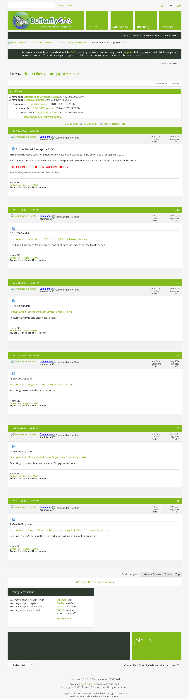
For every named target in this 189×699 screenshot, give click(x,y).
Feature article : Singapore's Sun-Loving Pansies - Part (40, 384)
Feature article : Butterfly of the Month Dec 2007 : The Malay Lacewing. (48, 239)
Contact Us (130, 665)
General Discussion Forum (72, 42)
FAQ (125, 35)
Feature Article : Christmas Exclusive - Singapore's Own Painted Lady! (48, 457)
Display (175, 83)
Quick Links (170, 35)
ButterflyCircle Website (151, 665)
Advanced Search (66, 5)
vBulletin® (90, 684)
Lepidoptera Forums (41, 42)
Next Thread (105, 582)
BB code (61, 599)
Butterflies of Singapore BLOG (51, 73)
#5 (178, 428)
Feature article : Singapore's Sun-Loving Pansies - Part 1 (41, 311)
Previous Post (71, 123)
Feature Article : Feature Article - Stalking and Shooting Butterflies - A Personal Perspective (60, 530)
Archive (170, 665)
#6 (178, 501)
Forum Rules (64, 618)
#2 (178, 209)
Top (178, 574)
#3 (178, 282)
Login (178, 5)
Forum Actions (151, 35)
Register (163, 5)
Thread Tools (160, 83)
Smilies (61, 603)
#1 (178, 130)
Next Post (119, 123)
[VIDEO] (61, 610)
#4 (178, 355)
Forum (22, 42)
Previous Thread (86, 582)
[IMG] (60, 606)
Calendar (136, 35)
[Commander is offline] (24, 136)
